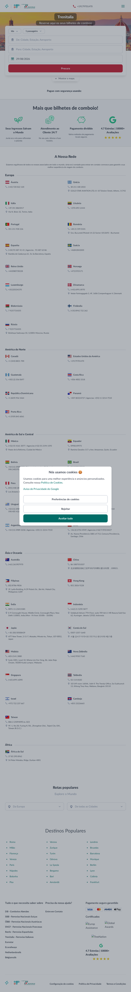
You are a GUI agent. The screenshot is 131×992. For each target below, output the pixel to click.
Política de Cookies (51, 482)
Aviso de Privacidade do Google (41, 488)
